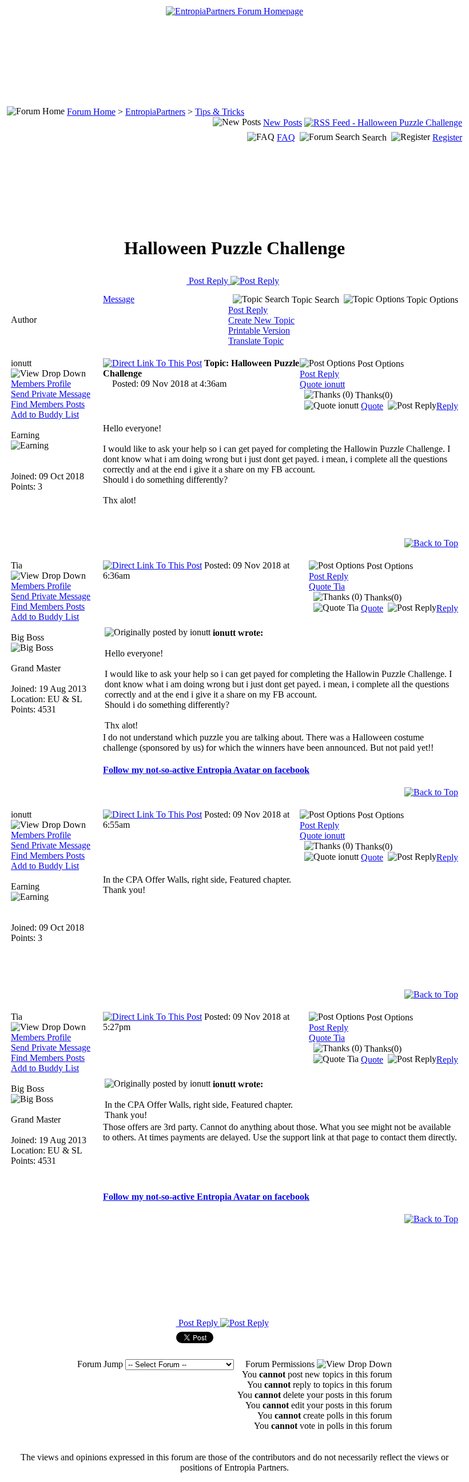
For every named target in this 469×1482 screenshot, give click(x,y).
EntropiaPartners (155, 112)
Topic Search (314, 300)
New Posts (282, 122)
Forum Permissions (281, 1364)
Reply (447, 406)
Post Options (379, 364)
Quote (372, 406)
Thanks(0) (372, 395)
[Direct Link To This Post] (152, 363)
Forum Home (91, 112)
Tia (16, 565)
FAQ (286, 137)
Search (374, 137)
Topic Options (431, 300)
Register (447, 137)
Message (118, 299)
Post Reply (208, 281)
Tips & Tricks (219, 112)
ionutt (21, 363)
